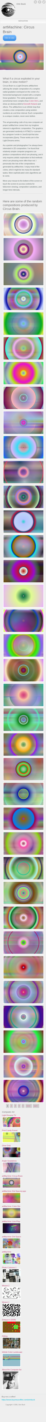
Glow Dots (6, 1146)
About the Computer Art (11, 1370)
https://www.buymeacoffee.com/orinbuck (18, 1400)
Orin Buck (21, 4)
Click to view (9, 38)
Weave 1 (5, 1302)
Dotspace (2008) (9, 1320)
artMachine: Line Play (11, 1221)
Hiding (5, 1336)
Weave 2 (5, 1286)
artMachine (6, 1252)
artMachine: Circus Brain (12, 1176)
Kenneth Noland (30, 104)
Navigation (23, 21)
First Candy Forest (9, 1130)
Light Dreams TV (9, 1115)
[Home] (8, 16)
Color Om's (33, 101)
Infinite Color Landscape (12, 1352)
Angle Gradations (9, 1161)
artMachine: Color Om (11, 1206)
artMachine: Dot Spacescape (14, 1191)
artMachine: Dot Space (11, 1237)
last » (36, 1106)
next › (28, 1106)
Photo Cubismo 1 (9, 1268)
